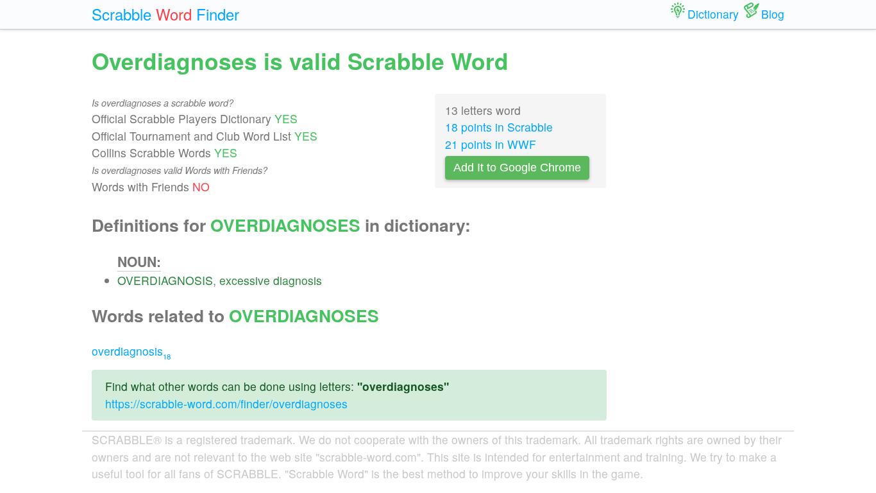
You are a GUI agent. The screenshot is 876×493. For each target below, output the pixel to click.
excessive (244, 280)
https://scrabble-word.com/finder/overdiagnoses (226, 403)
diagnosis (297, 280)
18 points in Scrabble (499, 127)
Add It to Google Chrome (517, 167)
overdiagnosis (131, 351)
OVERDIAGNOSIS (165, 280)
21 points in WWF (490, 144)
